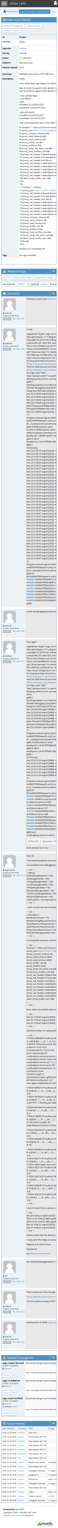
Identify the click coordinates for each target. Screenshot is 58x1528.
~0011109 (19, 631)
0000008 (30, 600)
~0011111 (19, 661)
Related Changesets (13, 25)
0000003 (30, 585)
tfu (6, 1275)
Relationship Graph (22, 277)
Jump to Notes (33, 25)
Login (22, 11)
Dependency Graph (44, 277)
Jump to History (11, 30)
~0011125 (19, 1342)
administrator (15, 1515)
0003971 (21, 284)
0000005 (30, 591)
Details (6, 1375)
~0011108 (19, 348)
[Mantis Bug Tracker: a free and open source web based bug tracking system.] (44, 1523)
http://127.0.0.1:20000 (45, 190)
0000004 (30, 588)
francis (15, 1406)
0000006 (30, 594)
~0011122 (19, 1281)
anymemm (10, 870)
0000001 (30, 579)
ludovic (44, 284)
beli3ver (23, 48)
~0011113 (19, 875)
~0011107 (19, 318)
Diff (13, 1375)
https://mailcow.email (39, 1253)
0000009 (30, 829)
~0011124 (19, 1311)
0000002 (30, 582)
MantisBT (19, 1509)
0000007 (30, 597)
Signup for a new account (38, 11)
